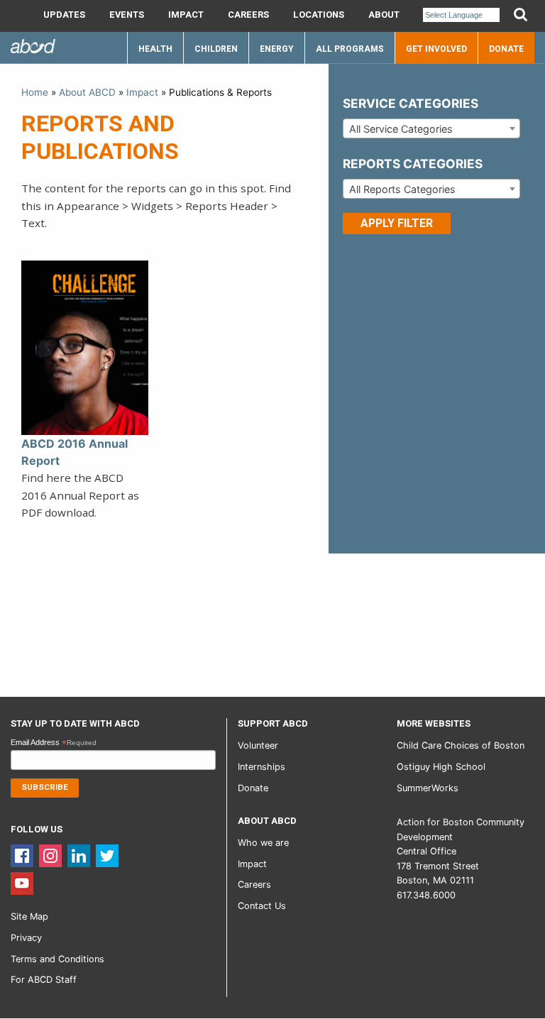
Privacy (26, 937)
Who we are (263, 842)
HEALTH (155, 49)
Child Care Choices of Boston (460, 745)
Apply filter (396, 223)
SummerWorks (427, 788)
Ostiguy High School (441, 766)
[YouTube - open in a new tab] (22, 882)
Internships (261, 766)
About (384, 15)
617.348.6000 (426, 895)
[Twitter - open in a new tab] (107, 854)
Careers (248, 15)
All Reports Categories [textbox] (402, 189)
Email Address (54, 743)
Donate (506, 49)
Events (126, 15)
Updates (64, 15)
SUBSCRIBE (44, 787)
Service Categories (410, 103)
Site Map (29, 916)
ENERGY (277, 49)
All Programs (350, 49)
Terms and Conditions (57, 959)
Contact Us (262, 905)
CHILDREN (216, 49)
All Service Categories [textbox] (401, 129)
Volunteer (258, 745)
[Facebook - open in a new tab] (22, 854)
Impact (186, 15)
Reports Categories (413, 163)
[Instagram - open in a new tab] (50, 854)
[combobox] (431, 128)
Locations (318, 15)
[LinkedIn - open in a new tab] (78, 854)
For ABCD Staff (44, 979)
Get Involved (436, 49)
